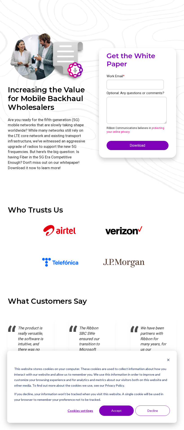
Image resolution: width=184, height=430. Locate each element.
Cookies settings (80, 410)
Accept (116, 410)
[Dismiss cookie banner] (168, 360)
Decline (152, 410)
